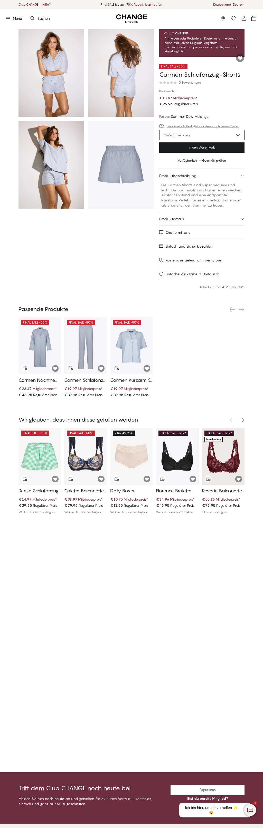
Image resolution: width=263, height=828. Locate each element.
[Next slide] (241, 309)
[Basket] (254, 18)
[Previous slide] (232, 309)
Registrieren (195, 38)
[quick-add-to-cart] (24, 368)
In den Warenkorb (202, 147)
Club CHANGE (28, 4)
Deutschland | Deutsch (229, 4)
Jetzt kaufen (153, 4)
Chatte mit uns (177, 232)
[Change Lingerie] (131, 18)
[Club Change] (233, 18)
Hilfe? (46, 4)
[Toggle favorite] (240, 58)
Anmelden (171, 38)
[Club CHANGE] (243, 18)
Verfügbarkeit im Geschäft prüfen (202, 160)
